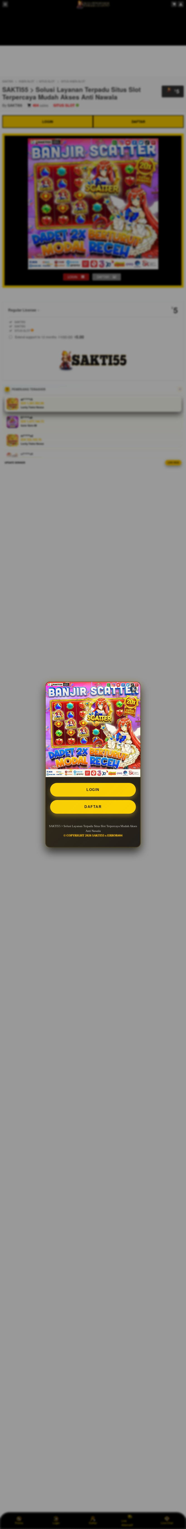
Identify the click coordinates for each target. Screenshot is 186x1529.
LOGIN (93, 790)
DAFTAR (93, 807)
